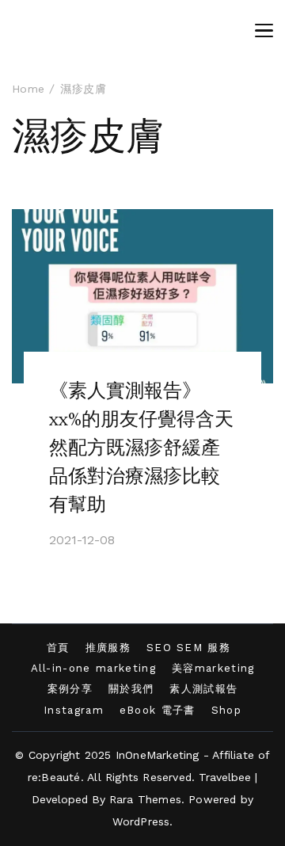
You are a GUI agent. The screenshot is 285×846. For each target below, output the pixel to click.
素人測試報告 (203, 689)
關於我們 (131, 689)
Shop (226, 710)
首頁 (58, 647)
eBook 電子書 (158, 710)
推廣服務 (108, 647)
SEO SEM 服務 (188, 647)
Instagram (74, 710)
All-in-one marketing (93, 668)
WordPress (141, 821)
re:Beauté (54, 777)
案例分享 (70, 689)
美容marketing (213, 668)
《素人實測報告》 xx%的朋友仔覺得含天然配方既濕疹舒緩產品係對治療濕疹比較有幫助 (141, 448)
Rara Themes (145, 799)
